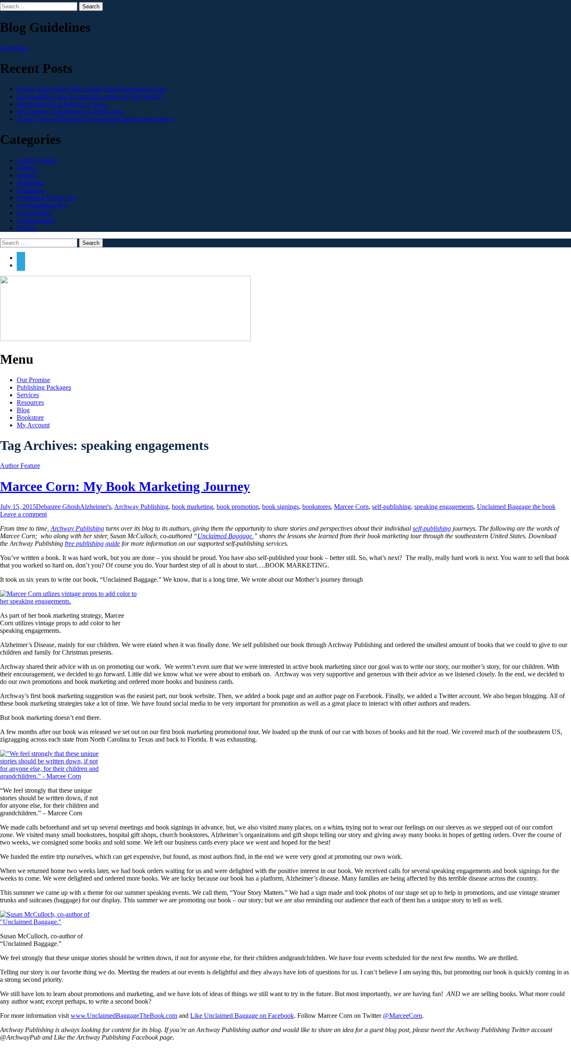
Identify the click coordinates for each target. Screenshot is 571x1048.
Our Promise (33, 379)
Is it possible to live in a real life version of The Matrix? (89, 96)
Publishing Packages (44, 387)
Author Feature (37, 160)
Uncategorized (36, 220)
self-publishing (391, 506)
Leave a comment (23, 514)
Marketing (30, 182)
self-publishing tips (41, 205)
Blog (23, 410)
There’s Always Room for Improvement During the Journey (96, 119)
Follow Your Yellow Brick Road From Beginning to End (91, 88)
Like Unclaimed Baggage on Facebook (242, 1015)
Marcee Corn (351, 506)
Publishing (31, 190)
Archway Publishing (141, 506)
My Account (33, 425)
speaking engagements (444, 506)
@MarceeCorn (402, 1015)
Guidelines (14, 47)
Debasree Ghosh (58, 506)
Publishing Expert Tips (47, 197)
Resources (30, 402)
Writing (26, 227)
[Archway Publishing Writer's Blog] (125, 338)
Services (28, 394)
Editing (26, 167)
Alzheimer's (95, 506)
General (27, 175)
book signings (280, 506)
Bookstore (30, 417)
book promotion (238, 506)
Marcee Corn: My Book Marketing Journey (125, 486)
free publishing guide (92, 543)
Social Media (34, 212)
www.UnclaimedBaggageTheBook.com (124, 1015)
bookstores (316, 506)
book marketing (192, 506)
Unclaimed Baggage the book (516, 506)
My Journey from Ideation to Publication (70, 111)
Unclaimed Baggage (224, 535)
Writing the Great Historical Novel (62, 104)
